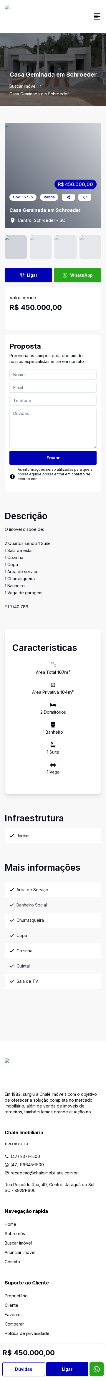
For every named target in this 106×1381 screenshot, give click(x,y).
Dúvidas (23, 1369)
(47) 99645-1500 (27, 1164)
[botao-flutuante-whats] (97, 1369)
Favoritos (14, 1314)
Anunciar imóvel (20, 1252)
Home (10, 1224)
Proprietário (16, 1295)
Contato (12, 1261)
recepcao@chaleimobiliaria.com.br (44, 1172)
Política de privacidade (27, 1333)
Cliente (11, 1305)
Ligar (32, 275)
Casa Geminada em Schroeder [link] (39, 93)
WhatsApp (81, 275)
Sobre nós (15, 1233)
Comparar (14, 1323)
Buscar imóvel (23, 86)
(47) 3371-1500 (25, 1156)
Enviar (53, 457)
